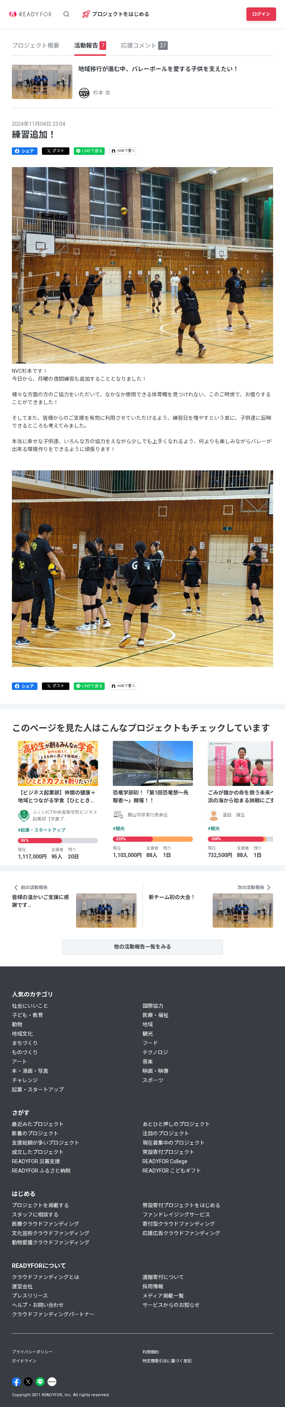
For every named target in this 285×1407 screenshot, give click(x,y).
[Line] (40, 1381)
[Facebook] (16, 1381)
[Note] (52, 1381)
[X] (28, 1381)
